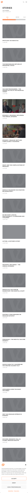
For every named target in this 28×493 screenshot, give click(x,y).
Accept (14, 478)
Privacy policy (16, 490)
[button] (25, 465)
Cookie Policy (10, 490)
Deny (14, 482)
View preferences (14, 487)
